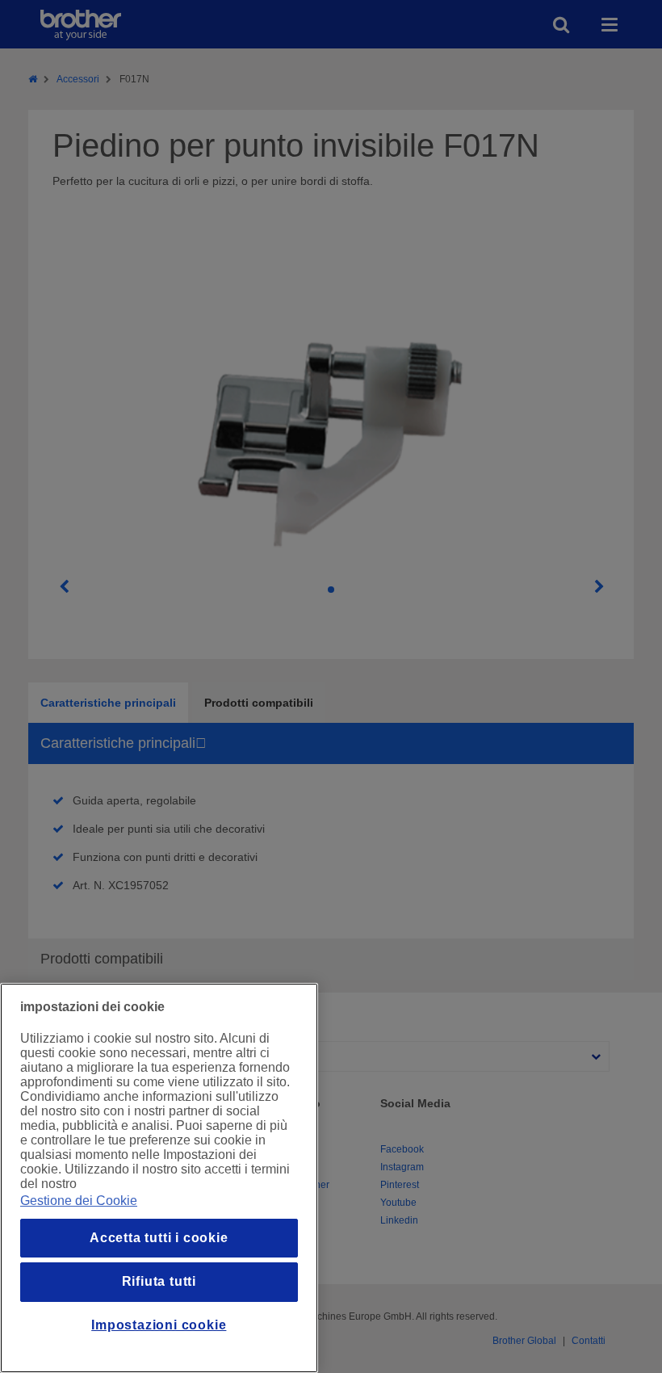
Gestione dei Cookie (78, 1200)
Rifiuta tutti (159, 1281)
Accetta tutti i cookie (159, 1238)
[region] (159, 1178)
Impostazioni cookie (158, 1325)
